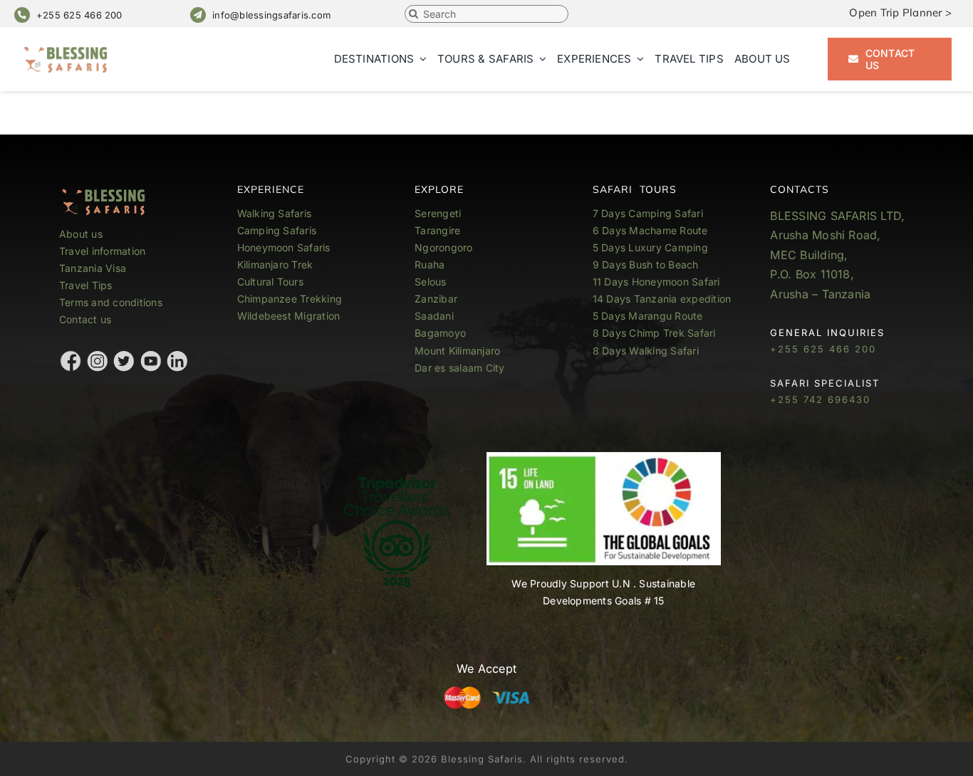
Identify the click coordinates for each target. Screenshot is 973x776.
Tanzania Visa (92, 268)
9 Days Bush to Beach (646, 264)
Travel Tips (87, 285)
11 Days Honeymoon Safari (656, 282)
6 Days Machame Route (650, 230)
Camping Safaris (277, 230)
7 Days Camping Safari (648, 213)
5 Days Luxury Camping (650, 247)
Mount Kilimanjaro (457, 351)
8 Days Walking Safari (646, 351)
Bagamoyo (440, 333)
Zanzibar (436, 299)
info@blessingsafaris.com (271, 15)
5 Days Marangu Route (648, 316)
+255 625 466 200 (79, 15)
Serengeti (438, 213)
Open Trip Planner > (900, 12)
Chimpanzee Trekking (290, 299)
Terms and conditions (110, 302)
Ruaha (429, 264)
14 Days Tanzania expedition (662, 299)
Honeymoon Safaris (284, 247)
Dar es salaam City (459, 368)
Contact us (85, 319)
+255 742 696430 (820, 399)
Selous (430, 282)
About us (81, 234)
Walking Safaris (274, 213)
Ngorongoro (443, 247)
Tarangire (437, 230)
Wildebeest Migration (288, 316)
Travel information (102, 251)
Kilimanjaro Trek (275, 264)
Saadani (434, 316)
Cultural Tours (270, 282)
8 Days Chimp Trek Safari (654, 333)
